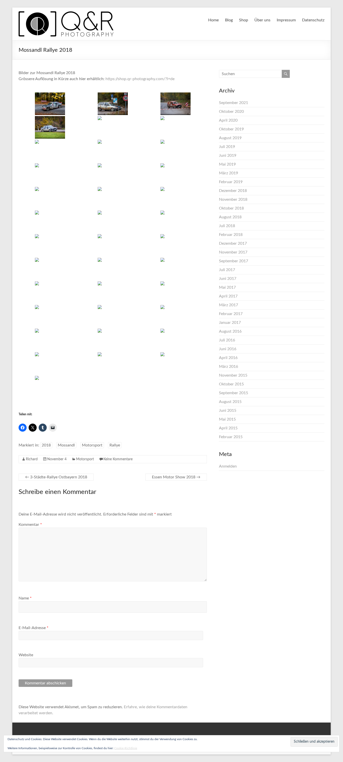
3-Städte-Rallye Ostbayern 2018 (56, 477)
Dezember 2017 (233, 243)
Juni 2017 (227, 279)
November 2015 (233, 375)
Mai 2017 (227, 287)
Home (213, 20)
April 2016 (228, 358)
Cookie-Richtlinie (125, 748)
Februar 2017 (231, 314)
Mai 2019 (227, 164)
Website (26, 655)
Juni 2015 (227, 411)
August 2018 (230, 217)
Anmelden (228, 466)
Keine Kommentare (118, 459)
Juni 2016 (227, 349)
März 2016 (228, 367)
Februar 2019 (231, 182)
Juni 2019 (227, 156)
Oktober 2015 (231, 384)
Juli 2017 (227, 270)
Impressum (286, 20)
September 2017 (233, 261)
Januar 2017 (230, 323)
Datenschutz (313, 20)
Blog (229, 20)
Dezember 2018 (233, 191)
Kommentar (30, 525)
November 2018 (233, 199)
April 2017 (228, 296)
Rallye (114, 445)
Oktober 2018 (231, 208)
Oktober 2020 (231, 112)
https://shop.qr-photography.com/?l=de (140, 79)
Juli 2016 (227, 340)
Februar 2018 (231, 235)
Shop (243, 20)
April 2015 (228, 428)
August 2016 (230, 331)
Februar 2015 (231, 437)
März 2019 (228, 173)
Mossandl (66, 445)
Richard (32, 459)
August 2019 (230, 138)
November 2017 (233, 252)
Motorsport (92, 445)
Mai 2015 (227, 419)
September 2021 (233, 103)
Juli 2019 (227, 147)
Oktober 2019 (231, 129)
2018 (46, 445)
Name (25, 598)
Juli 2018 (227, 226)
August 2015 (230, 402)
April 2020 (228, 120)
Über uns (262, 20)
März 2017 (228, 305)
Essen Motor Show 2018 (176, 477)
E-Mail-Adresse (33, 628)
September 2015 (233, 393)
